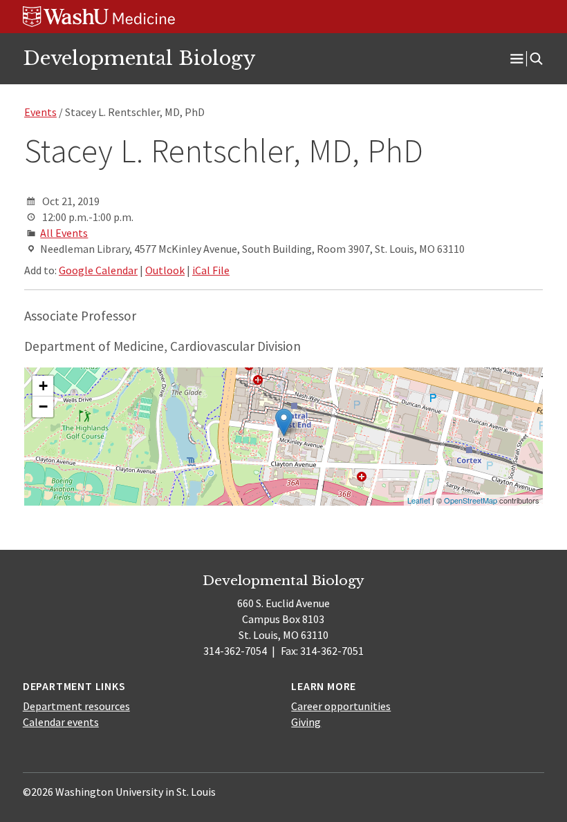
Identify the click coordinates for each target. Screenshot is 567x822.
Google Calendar (98, 270)
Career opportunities (341, 706)
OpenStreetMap (470, 500)
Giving (306, 722)
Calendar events (61, 722)
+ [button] (43, 385)
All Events (64, 233)
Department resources (76, 706)
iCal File (211, 270)
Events (40, 112)
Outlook (165, 270)
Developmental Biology (139, 58)
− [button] (43, 406)
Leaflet (418, 500)
